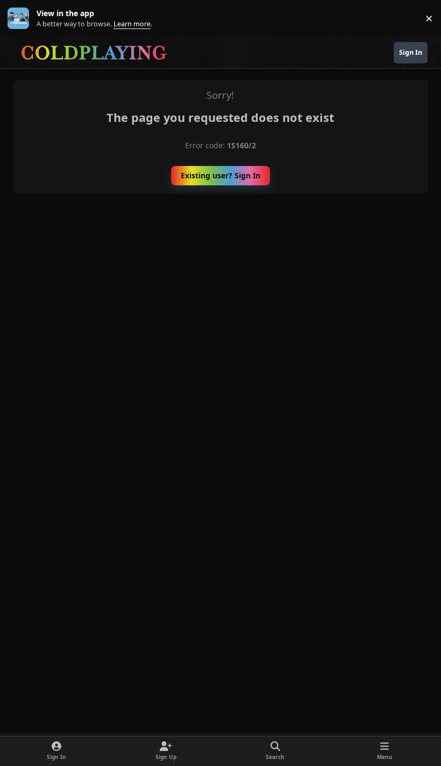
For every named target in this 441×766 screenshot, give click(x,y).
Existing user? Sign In (220, 175)
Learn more (20, 18)
